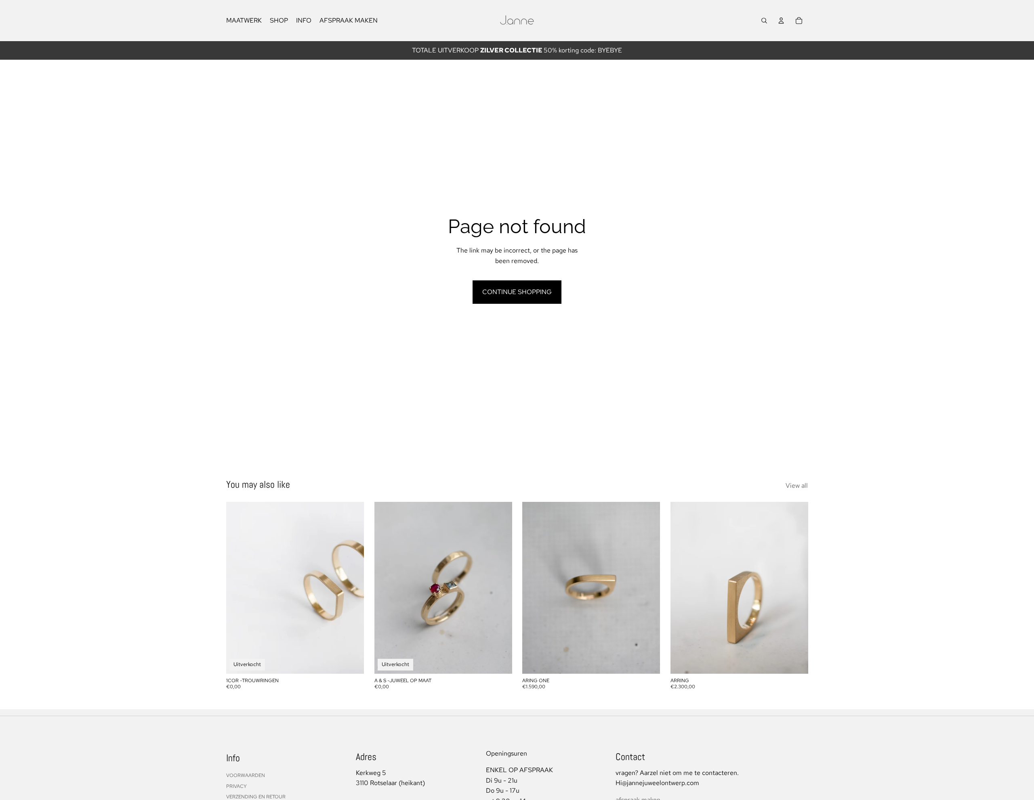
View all (797, 485)
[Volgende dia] (500, 588)
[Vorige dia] (386, 588)
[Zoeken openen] (764, 20)
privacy (236, 786)
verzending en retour (256, 797)
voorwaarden (245, 775)
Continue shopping (517, 292)
